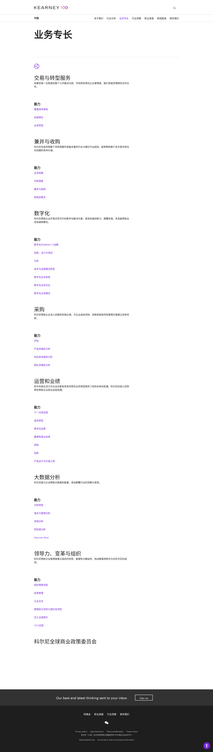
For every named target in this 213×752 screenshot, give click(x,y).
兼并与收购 (40, 189)
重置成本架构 (41, 109)
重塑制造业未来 (42, 436)
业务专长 (124, 18)
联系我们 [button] (174, 18)
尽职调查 (38, 180)
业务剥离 (38, 172)
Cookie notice (132, 731)
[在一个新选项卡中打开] (106, 722)
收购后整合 (40, 197)
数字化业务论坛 (42, 285)
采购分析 (38, 521)
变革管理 (38, 592)
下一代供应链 (41, 412)
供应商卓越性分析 (43, 356)
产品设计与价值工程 (44, 461)
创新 (36, 452)
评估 (36, 340)
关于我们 (98, 18)
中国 (36, 18)
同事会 (87, 714)
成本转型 (38, 420)
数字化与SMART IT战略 (46, 244)
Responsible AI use (87, 739)
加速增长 (38, 117)
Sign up (144, 697)
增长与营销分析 (42, 513)
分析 (36, 260)
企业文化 (38, 601)
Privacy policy (81, 731)
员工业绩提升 (41, 617)
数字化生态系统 (42, 276)
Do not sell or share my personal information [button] (116, 739)
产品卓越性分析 (42, 348)
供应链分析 (40, 529)
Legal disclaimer (97, 731)
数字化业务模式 (42, 293)
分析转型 (38, 504)
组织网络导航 (41, 584)
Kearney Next (41, 537)
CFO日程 (39, 625)
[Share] (36, 66)
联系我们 (124, 714)
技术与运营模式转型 (44, 268)
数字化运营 (40, 428)
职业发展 (149, 18)
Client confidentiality (115, 731)
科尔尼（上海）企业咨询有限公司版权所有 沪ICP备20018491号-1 (106, 734)
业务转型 (38, 125)
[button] (38, 66)
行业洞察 (136, 18)
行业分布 (111, 18)
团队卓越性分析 (42, 364)
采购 (36, 444)
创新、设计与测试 (43, 252)
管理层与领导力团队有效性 (48, 609)
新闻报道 (161, 18)
